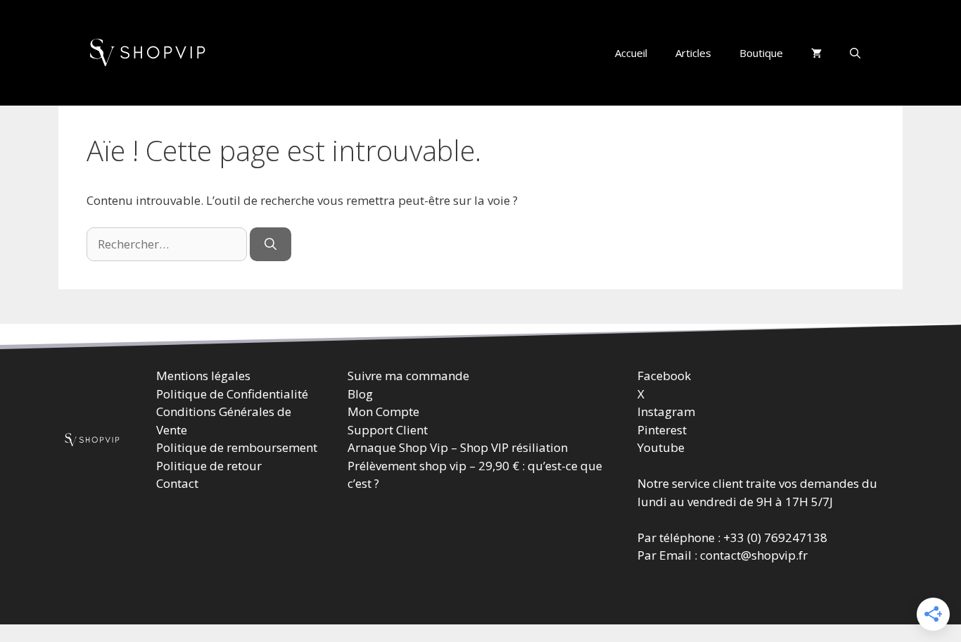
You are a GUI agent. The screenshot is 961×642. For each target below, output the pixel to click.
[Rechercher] (270, 244)
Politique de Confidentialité (232, 393)
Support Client (388, 429)
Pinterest (662, 429)
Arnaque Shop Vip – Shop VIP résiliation (458, 447)
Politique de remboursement (236, 447)
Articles (693, 53)
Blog (360, 393)
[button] (855, 53)
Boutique (761, 53)
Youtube (661, 447)
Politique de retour (209, 465)
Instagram (666, 411)
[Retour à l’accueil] (150, 52)
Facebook (664, 375)
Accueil (631, 53)
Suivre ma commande (408, 375)
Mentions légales (203, 375)
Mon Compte (383, 411)
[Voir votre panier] (816, 53)
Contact (177, 483)
